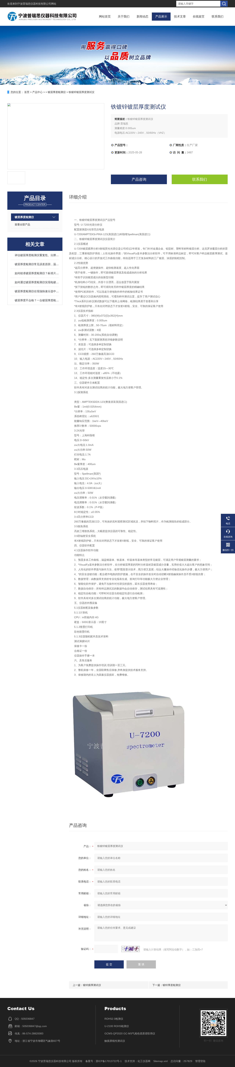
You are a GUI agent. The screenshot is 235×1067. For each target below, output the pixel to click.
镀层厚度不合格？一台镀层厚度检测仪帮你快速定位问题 (37, 300)
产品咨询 (139, 179)
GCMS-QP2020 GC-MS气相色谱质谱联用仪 (129, 1033)
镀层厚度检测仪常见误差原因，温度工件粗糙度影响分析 (37, 264)
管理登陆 (200, 1061)
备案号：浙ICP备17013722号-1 (103, 1061)
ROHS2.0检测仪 (113, 1018)
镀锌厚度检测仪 (172, 985)
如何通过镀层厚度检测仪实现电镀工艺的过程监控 (37, 282)
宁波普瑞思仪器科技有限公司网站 (37, 3)
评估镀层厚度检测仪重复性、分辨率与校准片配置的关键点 (37, 255)
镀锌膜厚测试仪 (92, 985)
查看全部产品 (22, 224)
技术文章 (180, 16)
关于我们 (123, 16)
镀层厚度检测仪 (57, 92)
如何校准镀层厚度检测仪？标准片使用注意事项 (37, 273)
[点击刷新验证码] (130, 949)
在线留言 (199, 16)
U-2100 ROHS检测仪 (116, 1026)
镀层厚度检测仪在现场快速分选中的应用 (37, 291)
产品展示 (161, 16)
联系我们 (217, 16)
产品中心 (37, 92)
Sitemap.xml (160, 1061)
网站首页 (105, 16)
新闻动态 (142, 16)
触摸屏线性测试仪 (114, 1040)
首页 (26, 92)
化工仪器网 (144, 1061)
